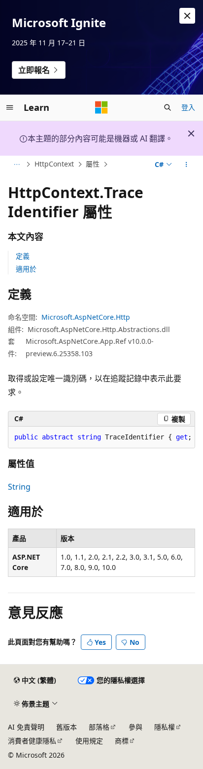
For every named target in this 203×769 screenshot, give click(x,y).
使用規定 (89, 740)
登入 (188, 107)
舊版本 (66, 727)
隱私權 (164, 727)
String (19, 486)
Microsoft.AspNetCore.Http (85, 317)
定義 (23, 256)
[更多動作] (186, 164)
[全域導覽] (10, 107)
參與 (135, 727)
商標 (122, 740)
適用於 (26, 268)
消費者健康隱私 (32, 740)
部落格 (99, 727)
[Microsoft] (101, 107)
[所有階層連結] (16, 164)
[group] (101, 437)
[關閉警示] (187, 16)
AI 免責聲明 (26, 727)
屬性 (93, 164)
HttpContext (54, 164)
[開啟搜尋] (167, 107)
